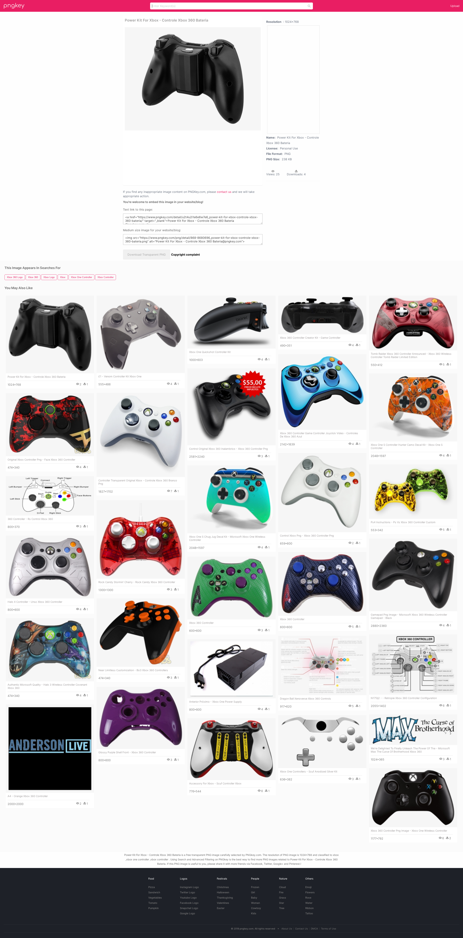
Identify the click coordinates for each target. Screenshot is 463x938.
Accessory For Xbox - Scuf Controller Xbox (215, 783)
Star (281, 902)
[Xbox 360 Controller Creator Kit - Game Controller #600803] (322, 315)
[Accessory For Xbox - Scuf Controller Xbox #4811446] (231, 749)
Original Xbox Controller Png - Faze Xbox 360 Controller (41, 459)
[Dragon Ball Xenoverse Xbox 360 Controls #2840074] (322, 665)
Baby (254, 897)
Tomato (152, 902)
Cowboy (256, 908)
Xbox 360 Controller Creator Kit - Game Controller (310, 337)
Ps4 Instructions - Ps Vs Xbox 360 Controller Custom (403, 522)
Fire (281, 892)
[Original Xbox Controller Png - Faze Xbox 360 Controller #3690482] (50, 424)
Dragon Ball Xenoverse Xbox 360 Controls (305, 698)
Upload (454, 6)
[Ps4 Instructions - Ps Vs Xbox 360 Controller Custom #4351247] (413, 491)
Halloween (223, 892)
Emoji (308, 887)
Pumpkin (153, 908)
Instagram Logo (189, 887)
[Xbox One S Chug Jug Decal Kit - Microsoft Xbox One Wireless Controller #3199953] (231, 499)
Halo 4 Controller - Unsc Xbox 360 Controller (35, 601)
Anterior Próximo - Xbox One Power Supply (215, 701)
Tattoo (309, 913)
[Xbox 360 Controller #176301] (322, 584)
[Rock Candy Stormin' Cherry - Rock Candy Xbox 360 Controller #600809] (141, 539)
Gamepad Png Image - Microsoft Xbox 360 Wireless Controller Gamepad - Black (409, 616)
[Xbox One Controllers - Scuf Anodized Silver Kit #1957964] (322, 741)
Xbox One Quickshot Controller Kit (210, 351)
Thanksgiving (225, 897)
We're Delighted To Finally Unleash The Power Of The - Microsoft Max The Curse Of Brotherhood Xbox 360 (410, 750)
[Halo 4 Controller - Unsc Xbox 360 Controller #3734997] (50, 566)
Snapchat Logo (189, 908)
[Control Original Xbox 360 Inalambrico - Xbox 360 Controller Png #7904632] (231, 406)
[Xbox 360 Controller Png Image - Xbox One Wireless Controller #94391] (413, 797)
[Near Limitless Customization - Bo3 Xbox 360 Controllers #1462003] (141, 632)
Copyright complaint (185, 254)
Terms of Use (328, 928)
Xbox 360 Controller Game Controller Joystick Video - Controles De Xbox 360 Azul (319, 435)
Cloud (282, 887)
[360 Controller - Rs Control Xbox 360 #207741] (50, 496)
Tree (281, 908)
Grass (282, 897)
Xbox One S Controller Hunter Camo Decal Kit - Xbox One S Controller (407, 446)
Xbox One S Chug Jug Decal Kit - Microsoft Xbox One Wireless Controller (227, 538)
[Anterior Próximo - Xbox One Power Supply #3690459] (231, 668)
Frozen (255, 887)
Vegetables (155, 897)
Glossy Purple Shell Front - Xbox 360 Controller (127, 752)
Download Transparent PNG (147, 254)
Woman (255, 902)
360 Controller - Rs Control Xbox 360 (30, 518)
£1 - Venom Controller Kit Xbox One (119, 376)
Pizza (151, 887)
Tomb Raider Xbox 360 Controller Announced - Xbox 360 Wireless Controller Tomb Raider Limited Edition (411, 355)
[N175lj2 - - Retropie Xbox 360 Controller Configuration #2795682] (413, 664)
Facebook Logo (189, 902)
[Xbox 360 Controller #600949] (231, 587)
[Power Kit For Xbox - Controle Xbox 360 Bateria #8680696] (50, 334)
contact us (224, 192)
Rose (308, 897)
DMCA (314, 928)
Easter (220, 908)
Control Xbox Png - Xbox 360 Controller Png (307, 535)
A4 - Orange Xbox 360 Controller (28, 796)
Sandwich (154, 892)
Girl (253, 892)
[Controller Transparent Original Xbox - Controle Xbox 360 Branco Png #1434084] (141, 435)
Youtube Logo (188, 897)
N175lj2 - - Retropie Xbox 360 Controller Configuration (404, 698)
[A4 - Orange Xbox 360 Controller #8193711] (50, 748)
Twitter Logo (187, 892)
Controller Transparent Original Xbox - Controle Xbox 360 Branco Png (137, 482)
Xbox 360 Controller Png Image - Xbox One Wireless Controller (409, 830)
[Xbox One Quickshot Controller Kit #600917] (231, 322)
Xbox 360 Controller (292, 619)
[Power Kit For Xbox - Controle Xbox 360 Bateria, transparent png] (193, 78)
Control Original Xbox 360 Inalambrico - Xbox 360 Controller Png (228, 448)
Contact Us (301, 928)
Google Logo (187, 913)
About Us (286, 928)
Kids (253, 913)
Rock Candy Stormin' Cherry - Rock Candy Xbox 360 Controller (136, 582)
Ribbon (309, 908)
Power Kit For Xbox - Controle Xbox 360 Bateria (36, 376)
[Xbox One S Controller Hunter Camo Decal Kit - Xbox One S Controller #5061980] (413, 407)
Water (308, 902)
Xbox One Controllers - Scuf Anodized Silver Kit (308, 771)
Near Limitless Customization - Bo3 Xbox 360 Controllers (133, 670)
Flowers (310, 892)
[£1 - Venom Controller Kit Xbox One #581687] (141, 334)
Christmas (223, 887)
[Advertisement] (188, 157)
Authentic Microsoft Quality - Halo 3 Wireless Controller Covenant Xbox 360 (47, 686)
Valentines (223, 902)
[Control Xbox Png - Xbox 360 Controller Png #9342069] (322, 492)
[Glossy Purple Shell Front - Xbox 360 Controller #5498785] (141, 718)
